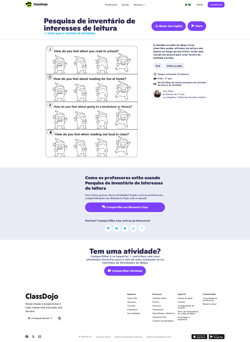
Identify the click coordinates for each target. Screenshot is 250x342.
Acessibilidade (133, 313)
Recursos (156, 305)
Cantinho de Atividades (163, 321)
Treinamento (158, 309)
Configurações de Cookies (186, 306)
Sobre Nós (132, 298)
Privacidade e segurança (184, 318)
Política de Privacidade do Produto (129, 337)
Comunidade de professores (210, 299)
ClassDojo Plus (159, 317)
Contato (181, 302)
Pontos (155, 302)
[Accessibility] (59, 318)
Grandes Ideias (159, 298)
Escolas (125, 4)
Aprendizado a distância (163, 313)
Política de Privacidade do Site (159, 337)
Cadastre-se (216, 4)
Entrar (200, 4)
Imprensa (131, 302)
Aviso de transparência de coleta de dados (188, 312)
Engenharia (132, 309)
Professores (111, 4)
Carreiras (131, 305)
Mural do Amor (210, 304)
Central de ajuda (185, 298)
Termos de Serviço (103, 337)
